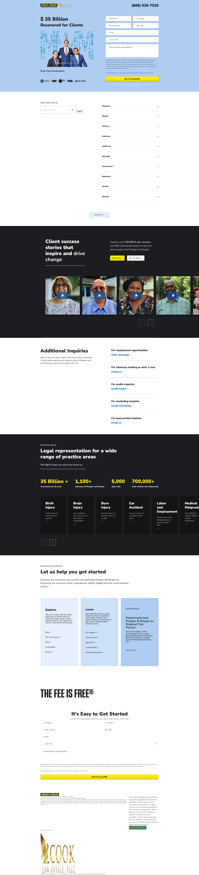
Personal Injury (91, 637)
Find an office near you (49, 103)
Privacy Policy (83, 874)
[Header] (48, 5)
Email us (116, 372)
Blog (47, 632)
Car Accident (90, 632)
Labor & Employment (93, 652)
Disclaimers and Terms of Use (96, 874)
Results (48, 652)
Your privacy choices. (138, 828)
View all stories (135, 258)
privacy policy (149, 73)
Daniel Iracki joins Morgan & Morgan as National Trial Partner (139, 622)
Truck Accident (91, 647)
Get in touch (116, 258)
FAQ (47, 642)
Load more (98, 215)
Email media (119, 389)
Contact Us (75, 874)
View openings (120, 355)
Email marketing (121, 406)
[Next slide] (151, 322)
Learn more (130, 650)
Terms (131, 73)
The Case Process (52, 637)
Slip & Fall (89, 642)
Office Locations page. (78, 798)
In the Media (50, 647)
